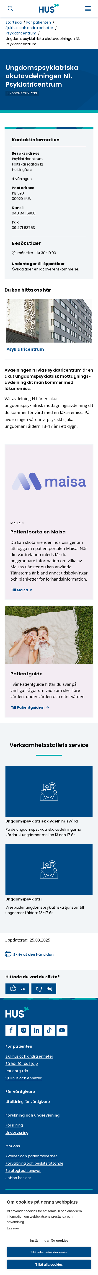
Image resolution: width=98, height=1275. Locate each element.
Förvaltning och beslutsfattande (34, 1163)
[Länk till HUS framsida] (49, 8)
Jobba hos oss (18, 1177)
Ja (23, 988)
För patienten (39, 22)
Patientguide (16, 1070)
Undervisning (16, 1132)
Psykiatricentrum (21, 33)
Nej (49, 988)
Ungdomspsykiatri (23, 899)
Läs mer (13, 1228)
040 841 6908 (24, 213)
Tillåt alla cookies (49, 1264)
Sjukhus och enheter (23, 1078)
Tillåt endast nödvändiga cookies (49, 1252)
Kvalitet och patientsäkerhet (31, 1156)
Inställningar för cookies (49, 1240)
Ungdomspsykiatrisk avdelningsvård (41, 821)
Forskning (14, 1125)
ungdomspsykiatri (22, 93)
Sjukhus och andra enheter (29, 27)
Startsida (14, 22)
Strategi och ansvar (23, 1170)
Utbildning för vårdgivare (27, 1101)
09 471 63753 (23, 227)
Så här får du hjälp (21, 1063)
